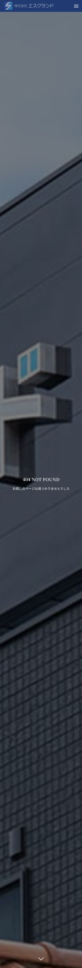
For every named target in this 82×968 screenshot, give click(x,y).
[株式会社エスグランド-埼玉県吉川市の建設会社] (29, 6)
